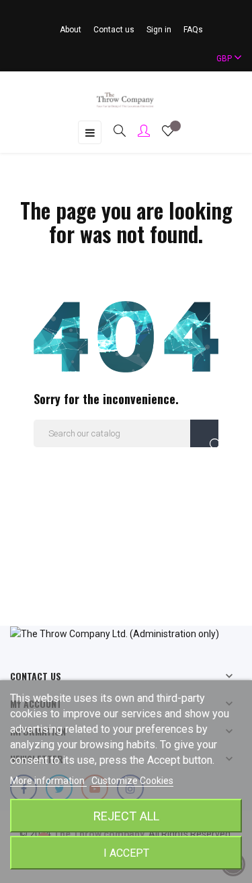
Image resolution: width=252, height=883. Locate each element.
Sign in (158, 29)
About (70, 29)
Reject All (126, 816)
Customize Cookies (132, 780)
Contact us (113, 29)
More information (48, 780)
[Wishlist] (168, 132)
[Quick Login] (138, 132)
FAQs (193, 29)
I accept (126, 853)
